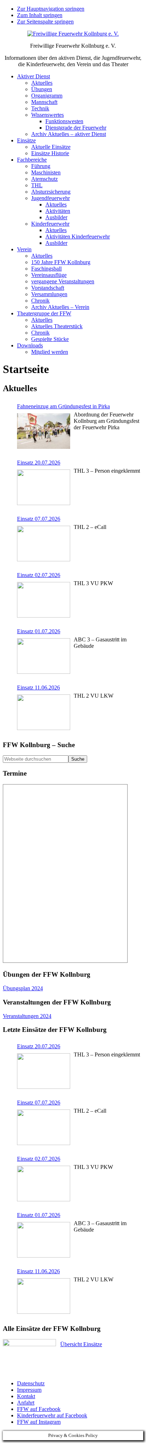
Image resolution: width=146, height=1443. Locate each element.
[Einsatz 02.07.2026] (43, 600)
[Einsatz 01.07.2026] (43, 656)
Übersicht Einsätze (81, 1344)
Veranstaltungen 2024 (27, 1016)
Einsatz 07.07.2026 (38, 519)
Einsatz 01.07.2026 (38, 631)
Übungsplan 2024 (23, 988)
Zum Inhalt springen (39, 15)
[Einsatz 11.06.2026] (43, 712)
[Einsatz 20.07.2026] (43, 488)
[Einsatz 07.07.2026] (43, 544)
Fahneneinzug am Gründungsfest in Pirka (63, 406)
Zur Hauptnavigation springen (50, 9)
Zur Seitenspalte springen (45, 22)
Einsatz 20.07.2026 (38, 463)
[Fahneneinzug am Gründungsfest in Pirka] (43, 431)
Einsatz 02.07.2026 (38, 575)
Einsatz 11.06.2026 (38, 687)
